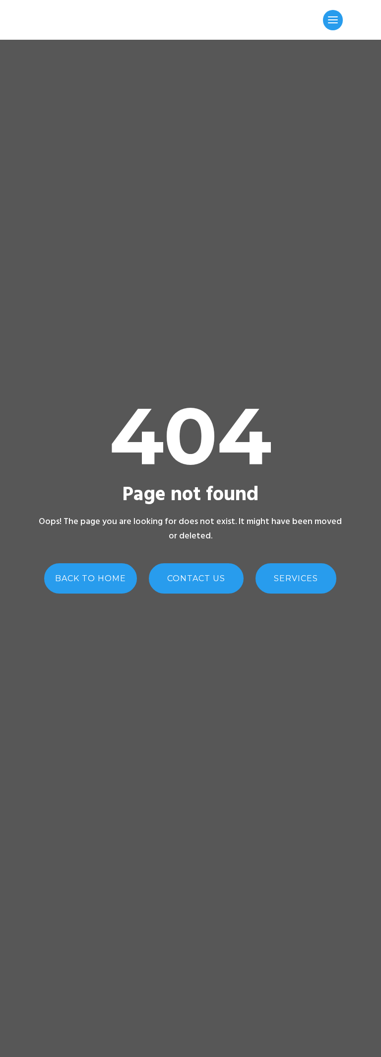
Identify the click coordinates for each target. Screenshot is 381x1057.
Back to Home (90, 578)
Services (296, 578)
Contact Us (196, 578)
